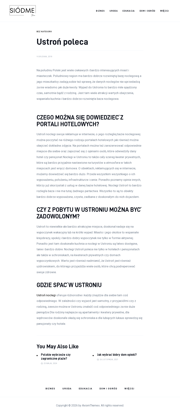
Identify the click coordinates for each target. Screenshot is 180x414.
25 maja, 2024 (50, 363)
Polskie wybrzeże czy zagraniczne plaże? (56, 356)
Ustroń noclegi (46, 295)
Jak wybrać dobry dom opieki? (117, 354)
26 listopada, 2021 (109, 359)
